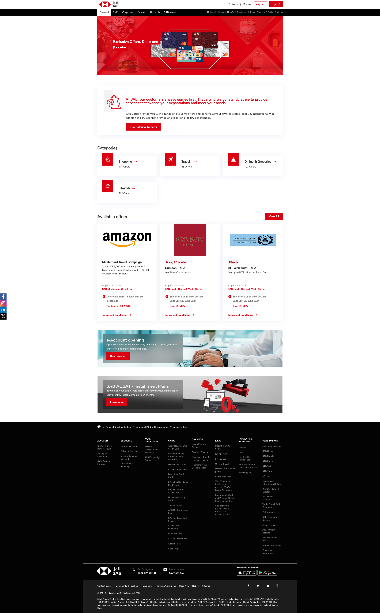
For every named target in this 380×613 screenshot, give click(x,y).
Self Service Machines (268, 498)
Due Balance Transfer (143, 126)
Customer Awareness (267, 551)
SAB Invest (170, 12)
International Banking (127, 465)
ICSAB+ (219, 440)
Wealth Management (152, 440)
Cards (171, 440)
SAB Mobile (268, 456)
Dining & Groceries (176, 262)
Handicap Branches (271, 545)
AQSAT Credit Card (177, 538)
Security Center (217, 12)
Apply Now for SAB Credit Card (177, 447)
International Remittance (245, 458)
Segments (126, 440)
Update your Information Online (271, 482)
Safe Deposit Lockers (103, 462)
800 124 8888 (147, 572)
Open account (118, 355)
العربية (248, 4)
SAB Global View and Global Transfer (248, 466)
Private (141, 12)
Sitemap (206, 585)
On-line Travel (222, 463)
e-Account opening (271, 446)
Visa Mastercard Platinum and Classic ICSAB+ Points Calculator (223, 485)
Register (260, 4)
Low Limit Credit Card (176, 475)
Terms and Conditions (114, 314)
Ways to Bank (270, 440)
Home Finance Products (199, 445)
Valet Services (175, 533)
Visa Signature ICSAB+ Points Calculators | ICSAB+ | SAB (222, 510)
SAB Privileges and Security (177, 519)
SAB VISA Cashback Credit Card (178, 483)
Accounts (103, 440)
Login (274, 4)
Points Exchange (223, 476)
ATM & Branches (238, 12)
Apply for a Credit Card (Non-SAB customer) (176, 456)
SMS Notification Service (270, 518)
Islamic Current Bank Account (104, 447)
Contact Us (176, 572)
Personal (104, 12)
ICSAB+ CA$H (222, 453)
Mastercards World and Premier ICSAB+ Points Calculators (225, 498)
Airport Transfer (176, 543)
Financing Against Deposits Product (200, 466)
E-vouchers (220, 458)
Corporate (127, 12)
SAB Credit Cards (175, 288)
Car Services (174, 548)
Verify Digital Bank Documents (271, 505)
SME (115, 12)
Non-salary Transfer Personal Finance (201, 458)
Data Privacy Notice (189, 585)
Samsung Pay (245, 472)
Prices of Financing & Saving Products (265, 12)
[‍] (108, 574)
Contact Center (104, 585)
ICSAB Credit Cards (177, 469)
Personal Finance (200, 452)
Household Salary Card (176, 499)
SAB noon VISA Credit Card (175, 491)
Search (235, 4)
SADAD (242, 447)
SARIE (242, 452)
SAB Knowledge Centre (152, 459)
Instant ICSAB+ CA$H (222, 447)
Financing (197, 439)
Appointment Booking (268, 531)
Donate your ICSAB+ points (225, 470)
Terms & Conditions (166, 585)
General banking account (129, 457)
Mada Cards (195, 288)
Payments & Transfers (245, 440)
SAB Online (268, 451)
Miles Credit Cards (177, 464)
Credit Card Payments (173, 527)
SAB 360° (267, 466)
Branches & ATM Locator (270, 490)
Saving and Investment (102, 455)
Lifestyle (233, 262)
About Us (154, 12)
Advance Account (129, 451)
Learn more (117, 402)
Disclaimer (148, 585)
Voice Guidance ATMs (270, 539)
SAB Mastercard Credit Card (118, 288)
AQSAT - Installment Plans (178, 511)
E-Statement (268, 512)
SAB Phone (267, 461)
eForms (266, 476)
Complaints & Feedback (127, 585)
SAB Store (267, 471)
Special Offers (175, 505)
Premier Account (129, 446)
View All (274, 216)
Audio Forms (268, 525)
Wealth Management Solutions (151, 449)
